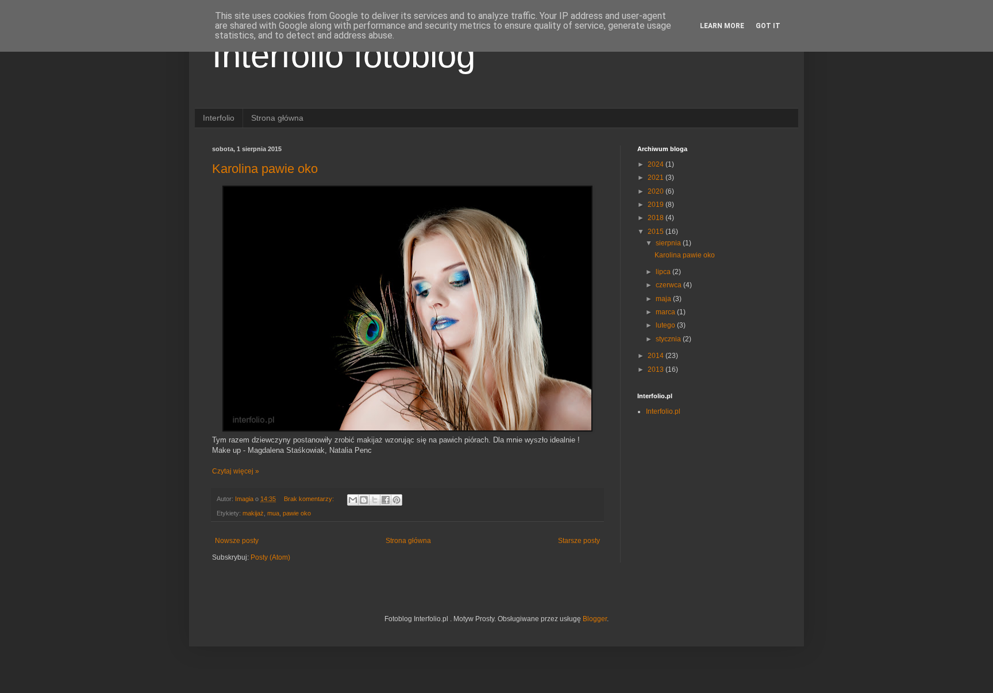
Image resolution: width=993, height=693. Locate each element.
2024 (656, 164)
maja (664, 299)
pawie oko (297, 513)
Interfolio (218, 117)
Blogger (595, 619)
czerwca (669, 285)
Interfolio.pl (663, 411)
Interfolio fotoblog (343, 55)
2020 (656, 191)
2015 (656, 232)
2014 (656, 356)
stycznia (669, 339)
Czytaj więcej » (235, 471)
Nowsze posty (237, 541)
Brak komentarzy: (310, 498)
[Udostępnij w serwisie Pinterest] (396, 500)
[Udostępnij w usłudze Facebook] (385, 500)
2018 (656, 218)
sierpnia (669, 243)
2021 (656, 178)
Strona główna (277, 117)
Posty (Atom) (270, 557)
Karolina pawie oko (265, 168)
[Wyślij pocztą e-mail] (353, 500)
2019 (656, 205)
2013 (656, 369)
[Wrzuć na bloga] (364, 500)
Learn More (722, 26)
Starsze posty (579, 541)
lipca (664, 272)
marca (666, 312)
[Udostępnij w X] (374, 500)
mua (273, 513)
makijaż (253, 513)
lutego (666, 325)
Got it (768, 26)
